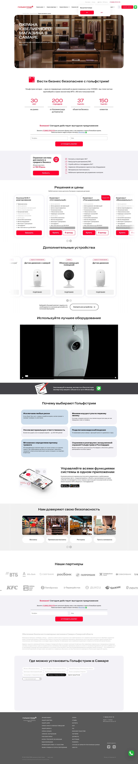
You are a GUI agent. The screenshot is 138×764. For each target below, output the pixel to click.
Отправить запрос (69, 395)
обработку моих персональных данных (64, 385)
